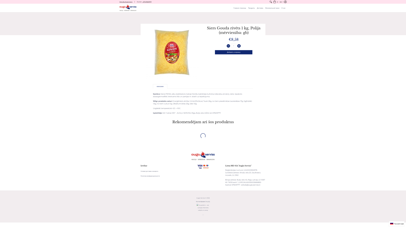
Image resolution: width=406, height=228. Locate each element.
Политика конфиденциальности (150, 176)
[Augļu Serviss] (127, 8)
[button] (278, 2)
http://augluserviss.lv (125, 2)
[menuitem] (271, 2)
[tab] (160, 86)
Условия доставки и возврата (149, 171)
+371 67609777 (147, 2)
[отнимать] (228, 46)
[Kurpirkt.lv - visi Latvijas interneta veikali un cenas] (203, 211)
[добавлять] (239, 46)
